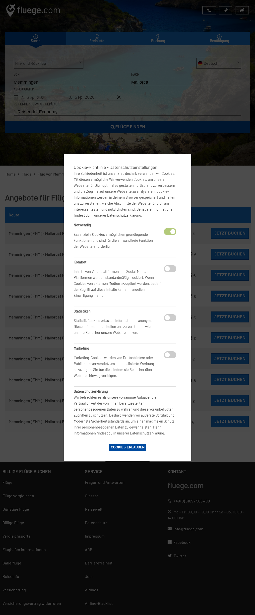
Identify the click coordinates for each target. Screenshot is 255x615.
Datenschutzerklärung (124, 215)
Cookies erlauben (127, 447)
